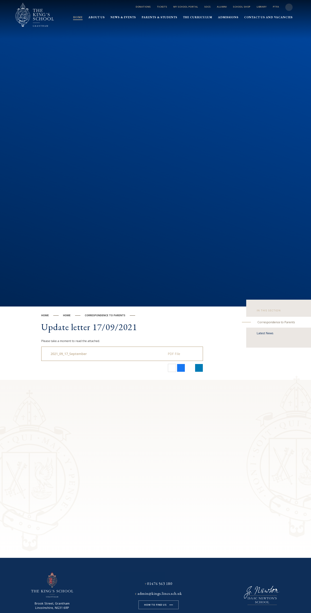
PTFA (276, 6)
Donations (143, 6)
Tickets (162, 6)
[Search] (289, 7)
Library (262, 6)
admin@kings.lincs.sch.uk (160, 593)
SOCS (207, 6)
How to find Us (155, 604)
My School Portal (185, 6)
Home (45, 315)
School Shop (242, 6)
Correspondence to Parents (105, 315)
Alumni (222, 6)
